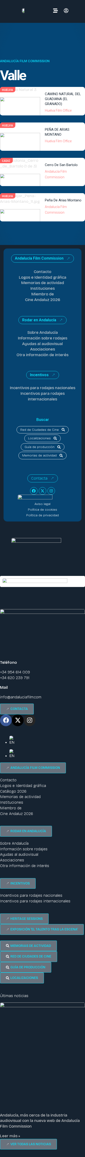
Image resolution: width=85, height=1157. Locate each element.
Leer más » (10, 1135)
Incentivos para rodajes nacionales (42, 387)
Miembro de (42, 294)
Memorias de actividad (42, 282)
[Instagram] (51, 491)
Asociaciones (42, 349)
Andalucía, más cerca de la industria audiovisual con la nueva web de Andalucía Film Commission (40, 1121)
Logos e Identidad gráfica (42, 277)
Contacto (42, 271)
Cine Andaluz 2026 (42, 299)
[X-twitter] (42, 491)
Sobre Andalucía (42, 332)
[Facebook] (34, 491)
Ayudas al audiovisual (42, 343)
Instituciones (42, 288)
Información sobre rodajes (42, 338)
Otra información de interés (42, 354)
